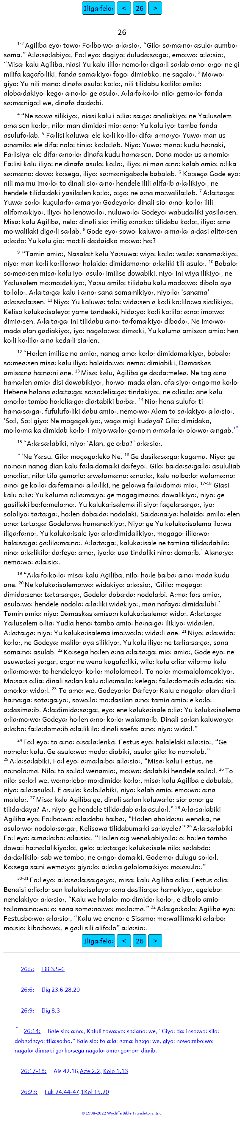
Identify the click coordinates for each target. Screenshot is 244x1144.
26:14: (32, 1030)
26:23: (29, 1091)
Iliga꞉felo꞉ (98, 7)
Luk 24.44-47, (63, 1091)
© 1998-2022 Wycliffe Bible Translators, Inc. (122, 1113)
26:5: (27, 968)
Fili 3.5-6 (53, 968)
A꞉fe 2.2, (91, 1070)
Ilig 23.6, (53, 989)
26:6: (27, 989)
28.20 (72, 989)
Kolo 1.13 (115, 1070)
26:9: (27, 1010)
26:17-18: (33, 1070)
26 (139, 7)
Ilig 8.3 (50, 1010)
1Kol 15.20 (95, 1091)
